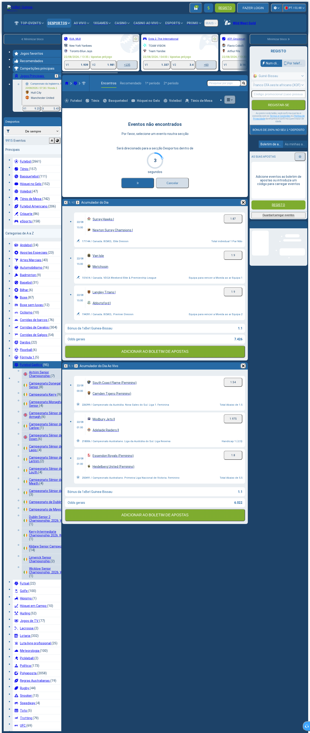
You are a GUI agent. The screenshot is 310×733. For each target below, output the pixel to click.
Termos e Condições (280, 116)
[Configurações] (276, 8)
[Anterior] (16, 202)
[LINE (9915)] (17, 83)
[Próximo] (28, 202)
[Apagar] (125, 202)
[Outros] (240, 99)
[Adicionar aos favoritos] (86, 39)
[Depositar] (208, 7)
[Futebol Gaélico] (26, 83)
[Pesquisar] (244, 83)
